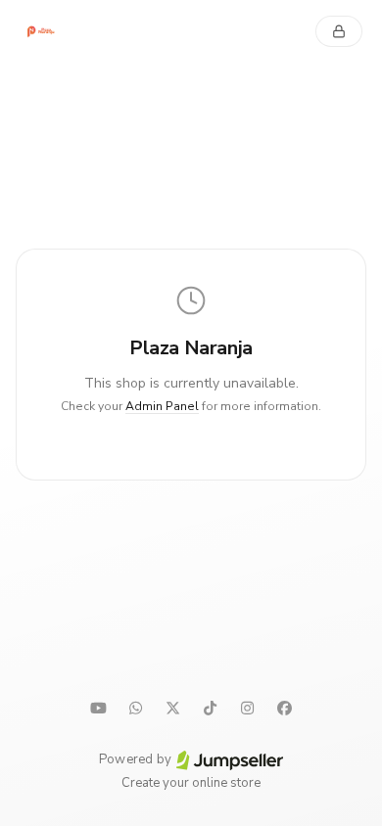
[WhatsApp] (135, 707)
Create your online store (191, 783)
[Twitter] (172, 707)
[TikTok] (209, 707)
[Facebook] (284, 707)
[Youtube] (98, 707)
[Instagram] (246, 707)
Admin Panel (162, 406)
